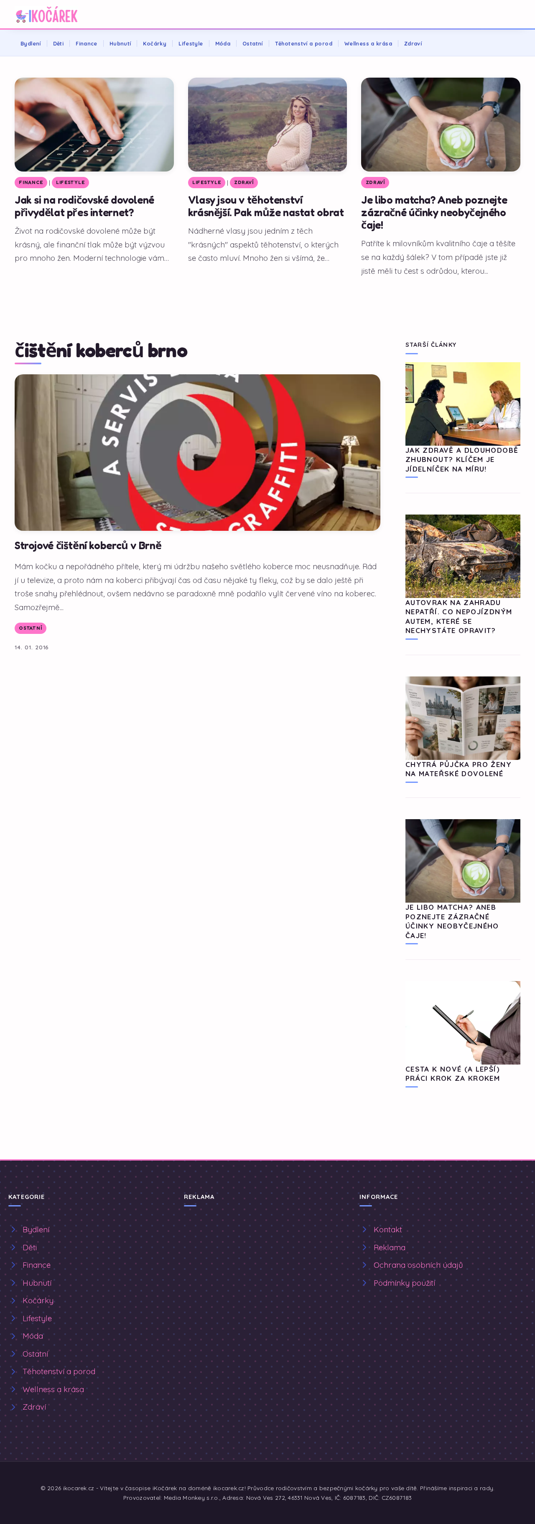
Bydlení (30, 43)
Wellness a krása (368, 43)
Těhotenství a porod (303, 43)
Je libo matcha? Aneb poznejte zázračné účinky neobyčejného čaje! (434, 212)
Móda (223, 43)
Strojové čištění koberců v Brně (88, 545)
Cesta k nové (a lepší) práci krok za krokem (452, 1073)
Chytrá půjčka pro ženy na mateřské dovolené (458, 769)
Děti (58, 43)
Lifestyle (190, 43)
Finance (86, 43)
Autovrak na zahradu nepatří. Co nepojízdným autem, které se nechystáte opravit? (458, 616)
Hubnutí (120, 43)
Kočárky (154, 43)
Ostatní (252, 43)
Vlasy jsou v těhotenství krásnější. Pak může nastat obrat (266, 206)
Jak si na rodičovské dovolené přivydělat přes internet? (84, 206)
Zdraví (413, 43)
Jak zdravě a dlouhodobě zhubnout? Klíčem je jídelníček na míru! (461, 459)
